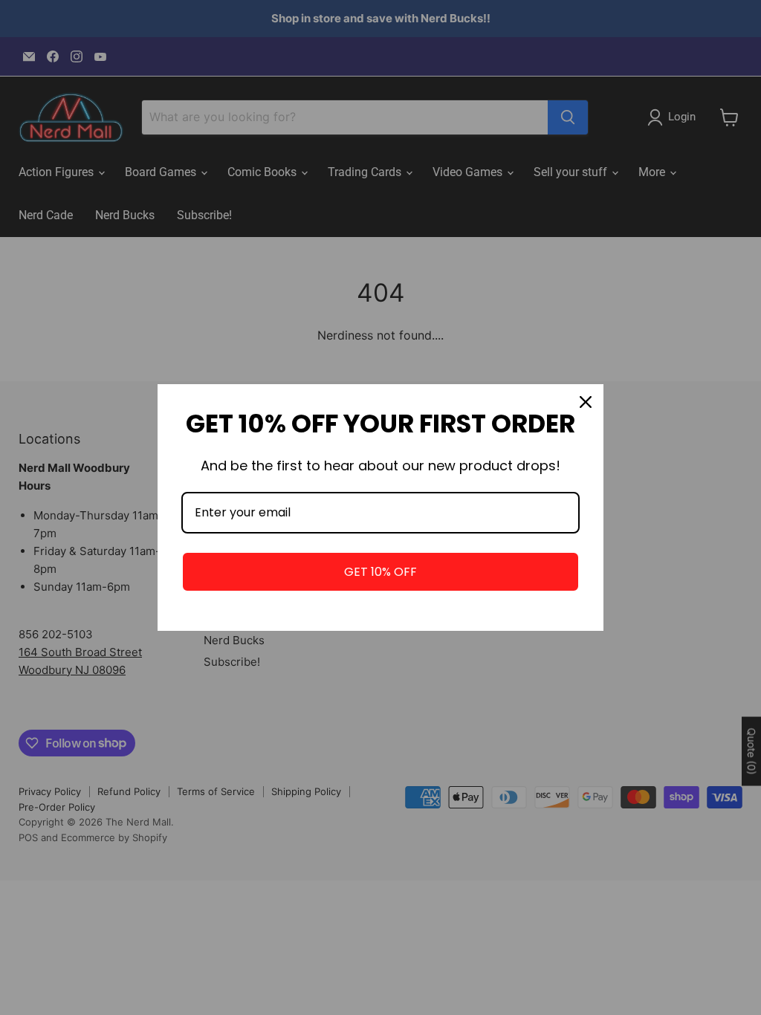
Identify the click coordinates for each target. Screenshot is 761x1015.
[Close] (585, 402)
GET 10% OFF (380, 571)
